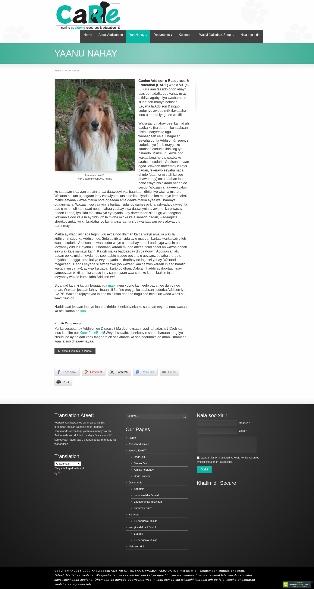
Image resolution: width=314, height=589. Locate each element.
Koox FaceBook (92, 333)
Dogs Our (139, 457)
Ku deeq (134, 514)
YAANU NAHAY (138, 450)
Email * (243, 430)
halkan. (81, 311)
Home (88, 34)
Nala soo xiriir (250, 34)
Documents (135, 482)
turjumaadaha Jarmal (146, 495)
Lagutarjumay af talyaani (148, 501)
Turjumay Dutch (143, 508)
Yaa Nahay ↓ (138, 34)
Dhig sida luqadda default (69, 468)
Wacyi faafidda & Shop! (142, 527)
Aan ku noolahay (144, 469)
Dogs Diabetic (142, 476)
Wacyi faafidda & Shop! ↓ (216, 34)
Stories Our (140, 463)
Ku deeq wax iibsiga (145, 520)
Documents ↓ (163, 34)
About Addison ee (110, 34)
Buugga (138, 533)
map (111, 285)
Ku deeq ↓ (186, 34)
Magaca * (244, 423)
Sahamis (139, 488)
